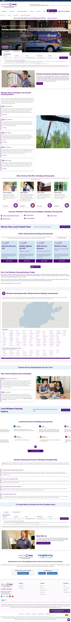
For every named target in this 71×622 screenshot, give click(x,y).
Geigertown (25, 333)
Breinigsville (11, 335)
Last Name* (17, 55)
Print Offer (9, 260)
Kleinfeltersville (32, 333)
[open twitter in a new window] (61, 22)
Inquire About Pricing (65, 226)
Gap (23, 332)
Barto (4, 336)
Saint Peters (51, 332)
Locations (9, 15)
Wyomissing (27, 34)
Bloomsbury (5, 353)
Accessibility (33, 613)
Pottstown (44, 339)
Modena (37, 353)
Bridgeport (4, 355)
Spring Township (58, 333)
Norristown (44, 350)
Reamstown (45, 344)
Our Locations (66, 588)
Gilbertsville (25, 336)
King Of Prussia (32, 352)
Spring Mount (58, 332)
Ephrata (16, 34)
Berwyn (4, 352)
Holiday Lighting (23, 192)
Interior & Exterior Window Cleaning (11, 215)
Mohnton (37, 333)
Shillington (51, 341)
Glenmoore (24, 353)
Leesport (31, 336)
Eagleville (17, 355)
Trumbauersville (58, 342)
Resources (66, 583)
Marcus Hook (38, 350)
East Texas (18, 335)
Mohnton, (7, 36)
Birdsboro (4, 341)
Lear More (4, 168)
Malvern (31, 355)
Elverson (17, 338)
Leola (30, 339)
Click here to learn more (52, 18)
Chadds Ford (11, 352)
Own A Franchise (43, 590)
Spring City (51, 350)
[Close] (69, 18)
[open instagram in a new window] (64, 22)
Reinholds (44, 345)
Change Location (45, 5)
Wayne (57, 352)
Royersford (44, 355)
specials (23, 41)
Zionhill (64, 333)
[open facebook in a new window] (59, 22)
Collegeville (18, 350)
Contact (3, 462)
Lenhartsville (32, 338)
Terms (17, 62)
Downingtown (18, 353)
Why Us (32, 11)
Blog (44, 11)
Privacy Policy (21, 62)
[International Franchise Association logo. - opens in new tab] (2, 600)
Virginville (57, 344)
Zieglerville (64, 332)
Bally (4, 335)
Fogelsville (18, 345)
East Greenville (18, 333)
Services (21, 583)
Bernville (4, 339)
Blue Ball (4, 344)
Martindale (31, 345)
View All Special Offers (61, 237)
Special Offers (59, 5)
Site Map (65, 590)
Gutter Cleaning (40, 192)
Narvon (37, 336)
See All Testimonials (35, 450)
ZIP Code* (50, 55)
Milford (37, 352)
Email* (27, 55)
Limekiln (31, 341)
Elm (16, 336)
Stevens (57, 335)
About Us (38, 11)
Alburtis (4, 333)
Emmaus (17, 339)
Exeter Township (18, 342)
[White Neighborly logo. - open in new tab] (3, 1)
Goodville (24, 338)
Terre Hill (57, 339)
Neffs (37, 338)
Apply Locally (52, 5)
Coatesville (11, 355)
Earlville (17, 330)
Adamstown (5, 330)
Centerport (11, 340)
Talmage (57, 336)
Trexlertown (58, 341)
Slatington (51, 345)
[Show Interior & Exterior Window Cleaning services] (22, 216)
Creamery (11, 342)
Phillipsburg (44, 353)
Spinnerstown (58, 330)
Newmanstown (38, 344)
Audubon (4, 350)
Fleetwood (17, 344)
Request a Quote (52, 10)
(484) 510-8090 (64, 11)
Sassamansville (52, 335)
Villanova (57, 350)
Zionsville (64, 335)
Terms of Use (21, 613)
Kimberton (31, 350)
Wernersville (58, 345)
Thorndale (51, 353)
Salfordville (51, 333)
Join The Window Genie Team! (43, 543)
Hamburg (24, 341)
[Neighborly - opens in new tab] (5, 600)
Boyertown (11, 332)
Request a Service (65, 410)
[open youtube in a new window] (69, 22)
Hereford (24, 342)
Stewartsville (52, 352)
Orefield (44, 332)
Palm (44, 333)
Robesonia (51, 330)
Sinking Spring (52, 344)
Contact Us (39, 83)
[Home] (1, 15)
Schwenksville (52, 339)
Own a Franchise (66, 5)
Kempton (31, 330)
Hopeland (24, 345)
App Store (42, 573)
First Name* (5, 55)
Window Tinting (57, 192)
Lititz (30, 342)
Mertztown (38, 330)
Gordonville (24, 339)
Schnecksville (52, 338)
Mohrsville (37, 335)
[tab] (7, 51)
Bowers (4, 345)
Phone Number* (39, 55)
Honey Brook (25, 344)
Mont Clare (38, 355)
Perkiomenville (45, 336)
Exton (24, 350)
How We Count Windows (22, 11)
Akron (4, 332)
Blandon (4, 342)
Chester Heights (12, 353)
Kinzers (31, 332)
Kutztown (31, 335)
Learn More (4, 114)
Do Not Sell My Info (41, 613)
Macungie (31, 344)
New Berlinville (38, 339)
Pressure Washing (7, 192)
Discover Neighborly (23, 573)
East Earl (17, 332)
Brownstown (11, 337)
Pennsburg (44, 335)
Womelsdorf (64, 330)
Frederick (24, 330)
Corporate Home (67, 592)
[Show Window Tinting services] (69, 216)
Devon (17, 352)
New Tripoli (38, 342)
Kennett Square (25, 355)
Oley (43, 330)
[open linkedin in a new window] (66, 22)
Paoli (44, 352)
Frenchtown (25, 352)
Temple (57, 338)
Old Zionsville (38, 345)
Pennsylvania (16, 15)
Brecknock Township (11, 334)
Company (42, 583)
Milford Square (38, 332)
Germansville (25, 335)
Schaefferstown (52, 336)
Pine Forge (44, 338)
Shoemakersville (52, 342)
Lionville (31, 353)
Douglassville (12, 345)
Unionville (51, 355)
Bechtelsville (5, 338)
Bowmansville (12, 330)
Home (4, 15)
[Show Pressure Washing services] (45, 218)
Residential (4, 11)
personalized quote (9, 283)
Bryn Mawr (11, 350)
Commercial (12, 11)
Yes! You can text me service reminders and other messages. (15, 60)
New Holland (38, 341)
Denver (11, 343)
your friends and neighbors (10, 276)
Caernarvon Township (11, 339)
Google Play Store (52, 573)
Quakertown (45, 341)
